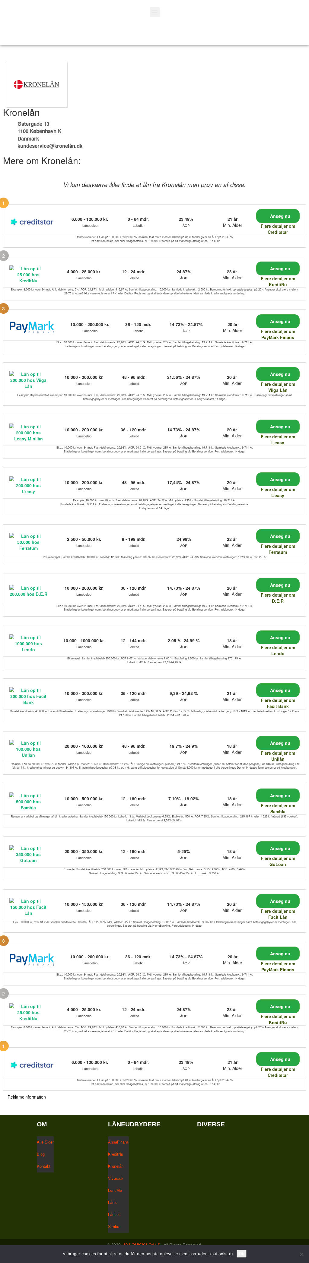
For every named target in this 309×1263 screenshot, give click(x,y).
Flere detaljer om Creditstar (278, 229)
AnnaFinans (118, 1142)
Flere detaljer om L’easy (278, 439)
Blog (41, 1154)
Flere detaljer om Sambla (278, 808)
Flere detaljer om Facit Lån (278, 914)
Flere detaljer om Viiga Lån (278, 387)
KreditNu (115, 1154)
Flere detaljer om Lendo (278, 650)
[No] (301, 1254)
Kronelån (115, 1166)
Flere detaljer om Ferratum (278, 549)
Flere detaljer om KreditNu (278, 281)
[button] (155, 12)
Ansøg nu (279, 216)
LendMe (115, 1190)
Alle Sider (45, 1142)
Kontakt (43, 1166)
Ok (241, 1253)
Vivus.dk (115, 1178)
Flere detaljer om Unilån (278, 756)
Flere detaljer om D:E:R (278, 598)
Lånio (112, 1202)
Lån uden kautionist (62, 32)
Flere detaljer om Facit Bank (278, 703)
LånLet (114, 1214)
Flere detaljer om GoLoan (278, 861)
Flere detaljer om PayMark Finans (278, 334)
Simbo (113, 1226)
